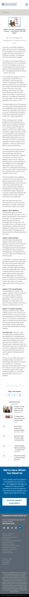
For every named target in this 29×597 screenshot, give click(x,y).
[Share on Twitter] (14, 395)
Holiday (21, 385)
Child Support (6, 539)
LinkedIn (20, 528)
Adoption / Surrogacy (8, 544)
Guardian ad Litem (7, 552)
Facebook (8, 528)
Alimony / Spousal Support (10, 537)
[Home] (9, 5)
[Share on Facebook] (9, 395)
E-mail (4, 528)
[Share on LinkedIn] (20, 395)
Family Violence (7, 551)
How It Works (6, 560)
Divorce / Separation (8, 533)
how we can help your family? (14, 501)
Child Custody (11, 385)
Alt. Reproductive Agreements (11, 546)
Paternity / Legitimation (9, 547)
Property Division (7, 542)
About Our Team (7, 559)
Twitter (12, 528)
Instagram (16, 528)
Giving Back (5, 562)
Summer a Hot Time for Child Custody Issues (19, 438)
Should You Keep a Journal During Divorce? (19, 457)
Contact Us (5, 564)
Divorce (16, 385)
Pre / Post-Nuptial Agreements (11, 540)
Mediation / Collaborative (9, 549)
